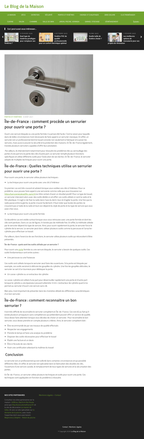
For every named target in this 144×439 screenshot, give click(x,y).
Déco (23, 14)
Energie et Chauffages (89, 14)
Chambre (33, 21)
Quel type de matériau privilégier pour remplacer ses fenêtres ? (20, 40)
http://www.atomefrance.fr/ (23, 404)
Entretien (35, 14)
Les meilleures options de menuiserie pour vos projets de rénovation (123, 40)
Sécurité (48, 14)
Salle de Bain (48, 21)
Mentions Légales (46, 395)
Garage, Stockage (92, 21)
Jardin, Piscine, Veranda (69, 21)
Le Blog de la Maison (24, 6)
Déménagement (111, 21)
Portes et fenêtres (66, 14)
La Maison (11, 14)
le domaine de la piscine (19, 411)
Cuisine (10, 21)
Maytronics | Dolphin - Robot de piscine (19, 417)
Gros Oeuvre (109, 14)
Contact (58, 395)
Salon (21, 21)
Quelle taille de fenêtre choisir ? (95, 37)
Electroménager (128, 14)
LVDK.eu (15, 402)
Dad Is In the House (26, 402)
